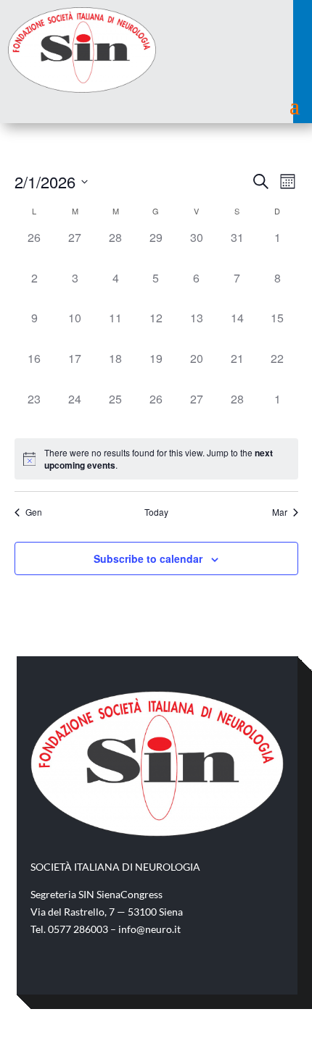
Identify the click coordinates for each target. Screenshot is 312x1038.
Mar (279, 512)
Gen (33, 512)
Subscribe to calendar (148, 558)
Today (156, 512)
